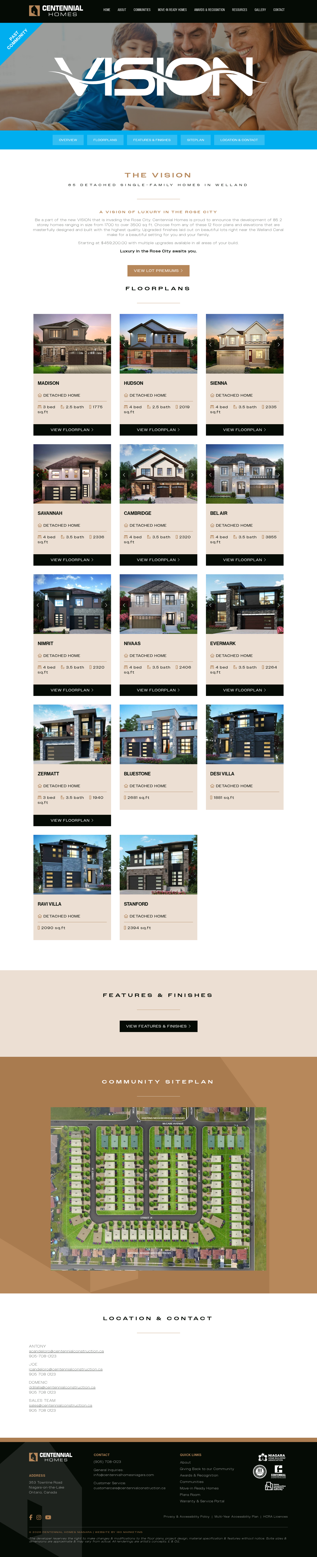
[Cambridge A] (158, 474)
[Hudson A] (158, 344)
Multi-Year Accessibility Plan (237, 1516)
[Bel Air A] (245, 474)
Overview (68, 140)
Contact (279, 10)
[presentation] (124, 344)
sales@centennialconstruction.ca (60, 1405)
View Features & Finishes (156, 1026)
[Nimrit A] (72, 604)
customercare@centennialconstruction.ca (130, 1488)
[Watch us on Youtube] (48, 1517)
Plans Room (190, 1494)
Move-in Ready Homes (172, 10)
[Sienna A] (245, 344)
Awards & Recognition (209, 10)
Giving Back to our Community (207, 1469)
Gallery (260, 10)
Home (107, 10)
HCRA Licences (276, 1516)
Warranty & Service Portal (202, 1501)
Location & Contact (239, 140)
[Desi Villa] (245, 734)
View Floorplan (71, 430)
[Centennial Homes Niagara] (56, 11)
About (122, 10)
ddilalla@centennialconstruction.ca (62, 1387)
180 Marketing (130, 1532)
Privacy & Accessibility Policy (187, 1516)
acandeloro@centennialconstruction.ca (66, 1351)
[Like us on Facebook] (31, 1517)
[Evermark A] (245, 604)
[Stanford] (158, 864)
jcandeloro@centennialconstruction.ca (66, 1369)
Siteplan (195, 140)
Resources (239, 10)
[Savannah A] (72, 474)
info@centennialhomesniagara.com (124, 1475)
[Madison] (72, 344)
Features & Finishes (152, 140)
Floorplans (105, 140)
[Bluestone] (158, 734)
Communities (142, 10)
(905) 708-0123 (107, 1462)
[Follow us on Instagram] (39, 1517)
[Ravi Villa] (72, 864)
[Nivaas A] (158, 604)
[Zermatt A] (72, 734)
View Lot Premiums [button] (156, 271)
